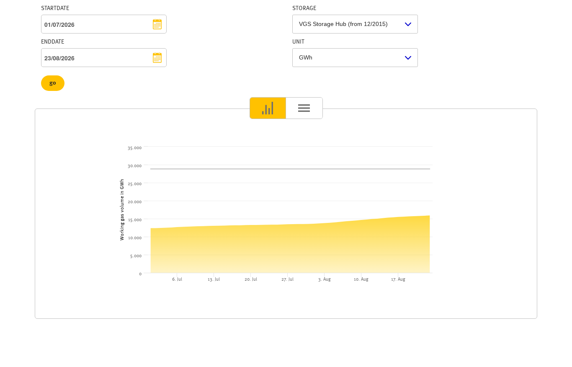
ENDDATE (52, 42)
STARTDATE (55, 8)
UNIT (298, 42)
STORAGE (304, 8)
